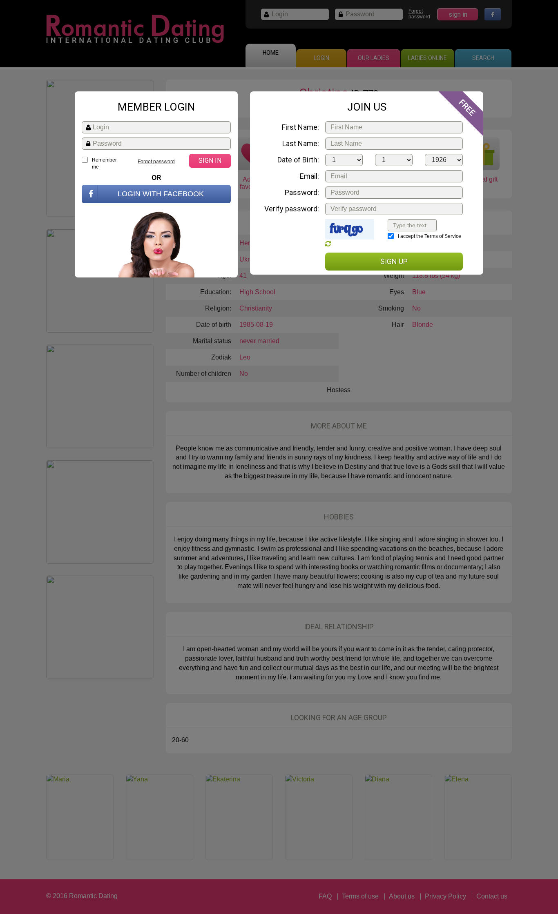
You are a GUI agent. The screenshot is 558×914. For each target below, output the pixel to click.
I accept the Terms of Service (429, 236)
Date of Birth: (298, 159)
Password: (302, 192)
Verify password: (291, 208)
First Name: (300, 127)
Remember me (104, 163)
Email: (309, 176)
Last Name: (300, 143)
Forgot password (156, 161)
